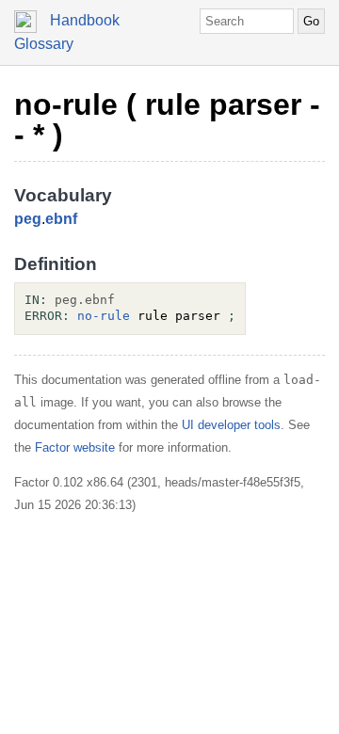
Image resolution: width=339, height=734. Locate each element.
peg (27, 219)
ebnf (61, 219)
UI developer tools (231, 425)
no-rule (103, 316)
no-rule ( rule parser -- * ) (167, 120)
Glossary (43, 44)
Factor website (75, 447)
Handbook (85, 20)
